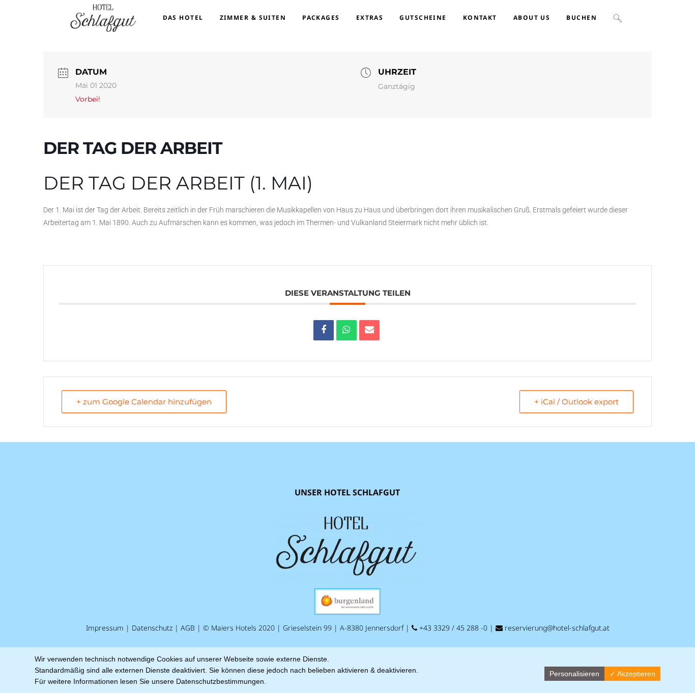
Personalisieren (574, 674)
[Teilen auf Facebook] (323, 330)
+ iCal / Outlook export (576, 401)
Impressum (105, 628)
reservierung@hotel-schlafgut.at (556, 628)
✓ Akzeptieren (632, 674)
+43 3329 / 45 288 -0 (452, 628)
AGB (188, 628)
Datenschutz (152, 628)
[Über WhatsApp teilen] (346, 330)
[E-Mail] (369, 330)
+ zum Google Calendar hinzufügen (144, 401)
